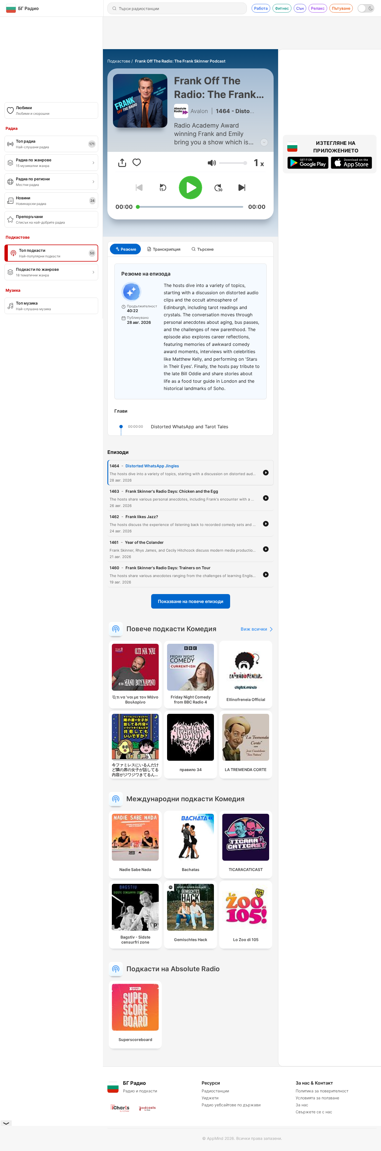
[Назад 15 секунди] (162, 187)
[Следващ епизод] (241, 187)
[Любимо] (137, 163)
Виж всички (254, 629)
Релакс (318, 8)
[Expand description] (264, 142)
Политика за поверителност (322, 1090)
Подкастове (118, 61)
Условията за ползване (317, 1097)
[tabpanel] (190, 346)
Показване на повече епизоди (190, 601)
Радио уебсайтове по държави (231, 1104)
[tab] (125, 249)
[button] (212, 163)
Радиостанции (215, 1090)
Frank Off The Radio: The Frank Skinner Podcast (180, 61)
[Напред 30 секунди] (218, 187)
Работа (261, 8)
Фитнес (282, 8)
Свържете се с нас (314, 1111)
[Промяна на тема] (366, 8)
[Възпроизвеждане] (190, 187)
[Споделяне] (122, 163)
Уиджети (210, 1097)
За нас (302, 1104)
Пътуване (341, 8)
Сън (300, 8)
